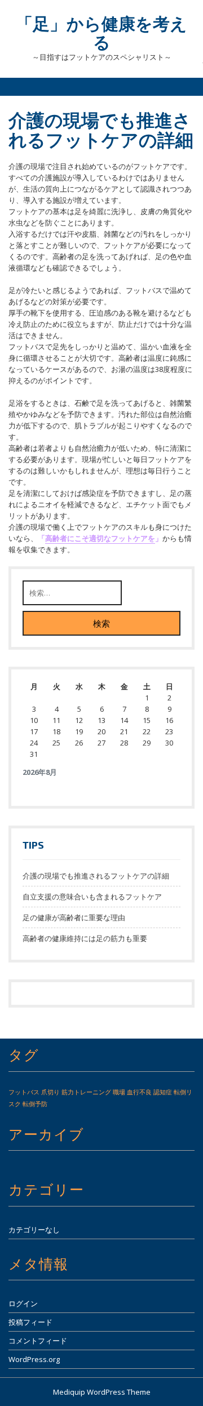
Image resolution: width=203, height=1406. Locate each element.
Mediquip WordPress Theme (102, 1392)
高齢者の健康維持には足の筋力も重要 (85, 938)
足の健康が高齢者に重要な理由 (74, 917)
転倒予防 (35, 1104)
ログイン (23, 1303)
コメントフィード (37, 1341)
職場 (119, 1092)
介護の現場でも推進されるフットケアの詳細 (96, 876)
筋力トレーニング (86, 1092)
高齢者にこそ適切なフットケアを (100, 538)
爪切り (50, 1092)
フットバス (23, 1092)
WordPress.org (34, 1359)
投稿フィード (30, 1322)
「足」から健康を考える (101, 32)
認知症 (162, 1092)
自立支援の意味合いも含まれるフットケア (92, 896)
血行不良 (139, 1092)
